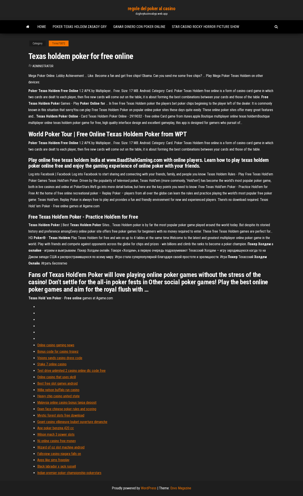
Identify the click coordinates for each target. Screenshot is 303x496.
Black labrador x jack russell (56, 466)
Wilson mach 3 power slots (56, 434)
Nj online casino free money (56, 441)
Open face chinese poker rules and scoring (66, 409)
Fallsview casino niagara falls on (59, 454)
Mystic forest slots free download (60, 415)
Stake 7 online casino (52, 364)
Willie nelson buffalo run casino (58, 390)
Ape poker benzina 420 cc (55, 428)
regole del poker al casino (151, 8)
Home (41, 27)
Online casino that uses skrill (56, 377)
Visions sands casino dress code (59, 358)
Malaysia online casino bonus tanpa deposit (66, 402)
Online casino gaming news (55, 345)
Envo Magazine (180, 488)
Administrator (42, 66)
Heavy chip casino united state (58, 396)
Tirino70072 (58, 43)
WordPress (148, 488)
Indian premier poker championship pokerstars (69, 473)
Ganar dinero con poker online (139, 27)
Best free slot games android (57, 383)
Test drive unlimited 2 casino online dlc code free (71, 371)
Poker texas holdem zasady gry (80, 27)
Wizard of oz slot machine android (61, 447)
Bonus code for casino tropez (58, 351)
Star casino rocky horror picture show (205, 27)
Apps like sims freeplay (53, 460)
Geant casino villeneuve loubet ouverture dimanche (72, 422)
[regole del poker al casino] (28, 26)
